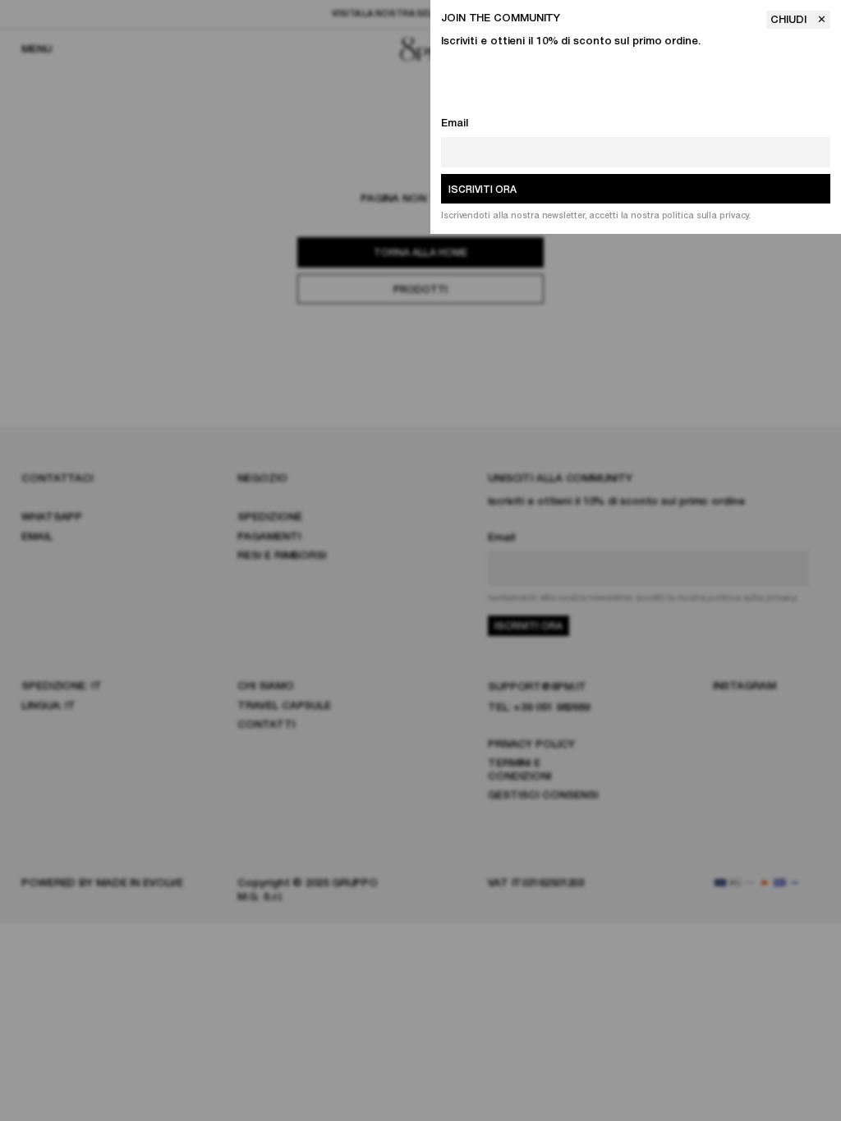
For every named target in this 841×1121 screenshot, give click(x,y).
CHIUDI (790, 20)
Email (454, 123)
